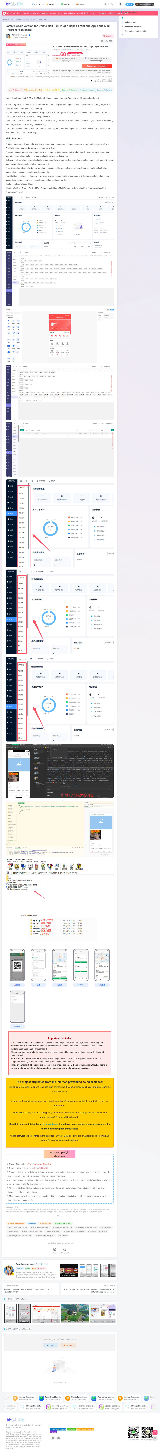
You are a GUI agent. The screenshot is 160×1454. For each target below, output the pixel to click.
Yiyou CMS (127, 191)
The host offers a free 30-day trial (51, 90)
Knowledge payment (139, 226)
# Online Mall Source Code (62, 1227)
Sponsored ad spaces (68, 90)
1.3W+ (21, 1268)
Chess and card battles (139, 201)
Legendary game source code (139, 176)
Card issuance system (127, 226)
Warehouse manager (20, 35)
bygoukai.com (51, 1124)
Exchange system (139, 223)
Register (69, 1345)
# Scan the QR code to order (17, 1227)
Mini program (46, 1223)
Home (6, 19)
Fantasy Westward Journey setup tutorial (139, 194)
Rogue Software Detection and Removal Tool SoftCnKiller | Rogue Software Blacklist (144, 121)
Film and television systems (150, 194)
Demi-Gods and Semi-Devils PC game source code (139, 233)
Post (130, 4)
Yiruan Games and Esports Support (33, 90)
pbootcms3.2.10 (139, 191)
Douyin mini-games (127, 223)
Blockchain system (127, 201)
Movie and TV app (150, 191)
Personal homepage (150, 233)
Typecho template (139, 215)
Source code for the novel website (139, 219)
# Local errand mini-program (32, 1231)
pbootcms (126, 194)
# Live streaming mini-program (86, 1227)
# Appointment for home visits (74, 1231)
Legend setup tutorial (139, 180)
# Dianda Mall (63, 1235)
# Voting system (13, 1231)
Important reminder (133, 77)
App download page (139, 230)
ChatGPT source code (150, 230)
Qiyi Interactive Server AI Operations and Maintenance (16, 90)
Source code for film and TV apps (127, 230)
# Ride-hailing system (53, 1231)
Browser (150, 201)
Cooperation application (85, 1429)
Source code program (20, 19)
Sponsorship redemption (96, 66)
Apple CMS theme (150, 208)
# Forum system (105, 1227)
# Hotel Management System (44, 1235)
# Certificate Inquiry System (40, 1227)
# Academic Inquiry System (97, 1231)
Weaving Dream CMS (150, 183)
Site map (53, 1432)
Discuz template (150, 226)
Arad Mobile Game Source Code (150, 219)
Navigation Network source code (127, 212)
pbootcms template (127, 183)
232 (28, 1268)
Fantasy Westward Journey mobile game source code (150, 180)
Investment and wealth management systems (127, 198)
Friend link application (58, 1429)
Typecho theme (150, 187)
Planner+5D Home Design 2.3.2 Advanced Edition (144, 148)
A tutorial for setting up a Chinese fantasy (150, 198)
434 (34, 1268)
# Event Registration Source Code (19, 1235)
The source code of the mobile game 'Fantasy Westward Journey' (127, 187)
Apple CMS (127, 180)
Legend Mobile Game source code (127, 176)
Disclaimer (71, 1429)
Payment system (127, 208)
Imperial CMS (127, 215)
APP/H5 (34, 19)
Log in (52, 1345)
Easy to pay (150, 205)
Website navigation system (150, 223)
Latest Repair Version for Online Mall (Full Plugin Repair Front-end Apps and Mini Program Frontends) (58, 28)
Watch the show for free (150, 215)
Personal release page (127, 233)
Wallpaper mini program (139, 208)
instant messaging (150, 212)
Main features (130, 73)
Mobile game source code (150, 176)
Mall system (138, 198)
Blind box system (127, 205)
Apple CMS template (139, 183)
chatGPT (138, 187)
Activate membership (145, 4)
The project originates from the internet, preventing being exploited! (138, 81)
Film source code (139, 212)
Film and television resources (127, 219)
